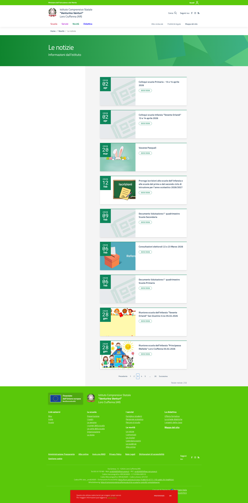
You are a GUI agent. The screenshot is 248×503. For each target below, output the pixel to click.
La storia (90, 434)
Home (53, 31)
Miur (50, 416)
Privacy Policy (115, 454)
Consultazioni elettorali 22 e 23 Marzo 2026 (161, 246)
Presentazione (93, 416)
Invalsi (51, 422)
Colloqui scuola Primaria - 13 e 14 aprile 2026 (159, 83)
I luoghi (90, 419)
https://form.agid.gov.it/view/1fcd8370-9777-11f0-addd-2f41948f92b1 (146, 479)
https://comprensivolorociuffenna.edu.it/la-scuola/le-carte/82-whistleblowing (130, 482)
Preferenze (159, 496)
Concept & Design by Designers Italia (170, 489)
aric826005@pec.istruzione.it (146, 471)
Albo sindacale (157, 23)
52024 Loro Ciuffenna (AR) (130, 468)
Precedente (123, 376)
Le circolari (130, 437)
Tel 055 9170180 (97, 471)
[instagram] (195, 13)
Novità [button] (76, 24)
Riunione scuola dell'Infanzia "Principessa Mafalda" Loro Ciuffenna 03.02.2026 (160, 347)
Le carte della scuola (96, 428)
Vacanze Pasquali (147, 147)
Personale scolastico (134, 419)
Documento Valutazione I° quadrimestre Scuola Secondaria (159, 215)
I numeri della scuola (96, 425)
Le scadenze (131, 443)
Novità (61, 31)
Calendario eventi (133, 440)
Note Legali (130, 454)
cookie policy (112, 497)
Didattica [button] (87, 24)
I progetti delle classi (173, 422)
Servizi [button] (65, 24)
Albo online (130, 446)
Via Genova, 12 (113, 468)
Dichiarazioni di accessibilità (151, 454)
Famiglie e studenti (134, 416)
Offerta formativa (172, 416)
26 (155, 376)
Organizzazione (93, 431)
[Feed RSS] (198, 13)
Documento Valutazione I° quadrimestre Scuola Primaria (159, 281)
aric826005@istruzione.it (119, 471)
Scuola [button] (54, 24)
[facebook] (192, 13)
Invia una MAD (98, 454)
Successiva (163, 376)
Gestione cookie (55, 458)
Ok (170, 496)
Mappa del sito (191, 23)
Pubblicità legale (174, 23)
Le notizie (130, 431)
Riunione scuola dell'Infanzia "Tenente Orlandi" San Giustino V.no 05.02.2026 (158, 314)
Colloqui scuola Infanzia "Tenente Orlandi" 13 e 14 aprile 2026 (160, 116)
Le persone (91, 422)
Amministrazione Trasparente (61, 454)
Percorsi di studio (133, 422)
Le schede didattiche (173, 419)
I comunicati (131, 434)
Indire (50, 419)
